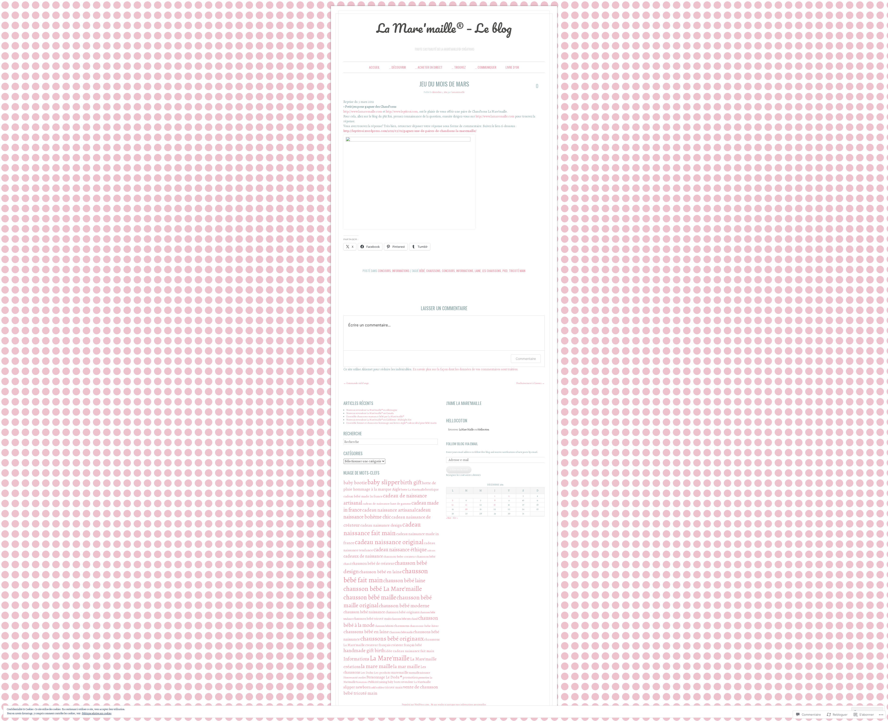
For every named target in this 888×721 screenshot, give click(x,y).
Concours (384, 270)
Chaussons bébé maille (401, 632)
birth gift (411, 482)
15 (495, 504)
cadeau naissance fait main (382, 528)
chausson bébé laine (404, 580)
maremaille (399, 672)
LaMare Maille (466, 429)
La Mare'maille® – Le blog (444, 28)
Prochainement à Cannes (530, 383)
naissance (425, 673)
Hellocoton (483, 429)
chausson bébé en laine (380, 572)
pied (505, 270)
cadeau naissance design (381, 525)
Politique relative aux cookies (96, 713)
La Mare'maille (390, 658)
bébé (422, 270)
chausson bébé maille (369, 597)
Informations (400, 270)
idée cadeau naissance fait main (409, 650)
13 (466, 504)
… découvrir (397, 67)
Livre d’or (512, 67)
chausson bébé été (384, 626)
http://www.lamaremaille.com (362, 111)
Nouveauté (350, 677)
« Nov (448, 518)
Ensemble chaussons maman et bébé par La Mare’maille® (375, 416)
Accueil (374, 67)
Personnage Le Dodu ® (384, 677)
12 (452, 504)
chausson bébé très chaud (404, 619)
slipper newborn (357, 687)
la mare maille (377, 666)
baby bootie (355, 482)
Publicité (373, 682)
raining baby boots (390, 682)
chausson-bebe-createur (399, 556)
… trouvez (459, 67)
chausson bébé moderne (404, 605)
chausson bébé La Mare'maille (382, 588)
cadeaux (431, 550)
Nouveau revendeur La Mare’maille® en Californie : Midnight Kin (378, 419)
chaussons (433, 270)
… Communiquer (485, 67)
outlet (362, 677)
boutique (432, 489)
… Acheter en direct (428, 67)
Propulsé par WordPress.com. (416, 704)
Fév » (455, 518)
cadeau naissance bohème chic (387, 513)
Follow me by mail (459, 469)
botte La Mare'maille (413, 489)
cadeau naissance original (389, 541)
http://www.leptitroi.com (402, 111)
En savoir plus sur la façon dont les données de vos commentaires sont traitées (465, 369)
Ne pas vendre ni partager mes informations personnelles (458, 704)
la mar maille (406, 666)
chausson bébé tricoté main (372, 618)
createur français (378, 645)
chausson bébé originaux (402, 612)
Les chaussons (491, 270)
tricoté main (517, 270)
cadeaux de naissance (363, 556)
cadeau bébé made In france (362, 496)
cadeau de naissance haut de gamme (387, 503)
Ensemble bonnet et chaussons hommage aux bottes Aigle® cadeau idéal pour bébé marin (391, 423)
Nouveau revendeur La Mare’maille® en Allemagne (371, 410)
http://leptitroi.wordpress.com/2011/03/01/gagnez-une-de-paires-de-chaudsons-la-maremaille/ (409, 131)
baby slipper (383, 482)
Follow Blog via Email (462, 443)
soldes (380, 687)
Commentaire (526, 359)
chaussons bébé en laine (366, 632)
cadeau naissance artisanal (389, 509)
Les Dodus (367, 673)
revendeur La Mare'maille (416, 682)
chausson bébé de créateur (373, 563)
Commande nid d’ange (356, 383)
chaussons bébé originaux (392, 639)
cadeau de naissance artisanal (385, 499)
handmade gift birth (364, 650)
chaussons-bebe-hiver (424, 626)
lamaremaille (458, 92)
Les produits (382, 672)
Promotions (362, 682)
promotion (410, 677)
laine (478, 270)
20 (466, 509)
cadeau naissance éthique (400, 549)
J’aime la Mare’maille (463, 403)
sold (373, 687)
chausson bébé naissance (364, 612)
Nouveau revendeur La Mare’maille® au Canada (370, 413)
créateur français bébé (406, 645)
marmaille (414, 673)
